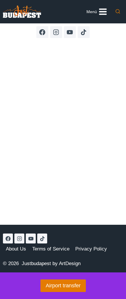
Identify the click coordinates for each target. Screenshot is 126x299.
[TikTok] (84, 32)
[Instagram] (56, 32)
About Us (16, 249)
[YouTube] (70, 32)
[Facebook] (42, 32)
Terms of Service (50, 249)
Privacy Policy (91, 249)
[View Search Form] (118, 11)
